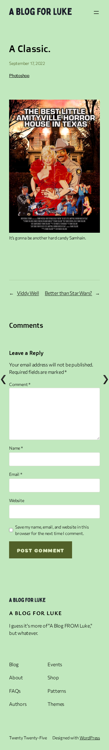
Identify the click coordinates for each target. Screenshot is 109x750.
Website (16, 500)
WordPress (90, 737)
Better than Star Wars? (68, 293)
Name (16, 448)
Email (15, 474)
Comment (20, 384)
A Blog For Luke (35, 613)
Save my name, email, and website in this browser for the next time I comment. (51, 530)
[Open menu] (96, 12)
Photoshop (19, 75)
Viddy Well (28, 293)
